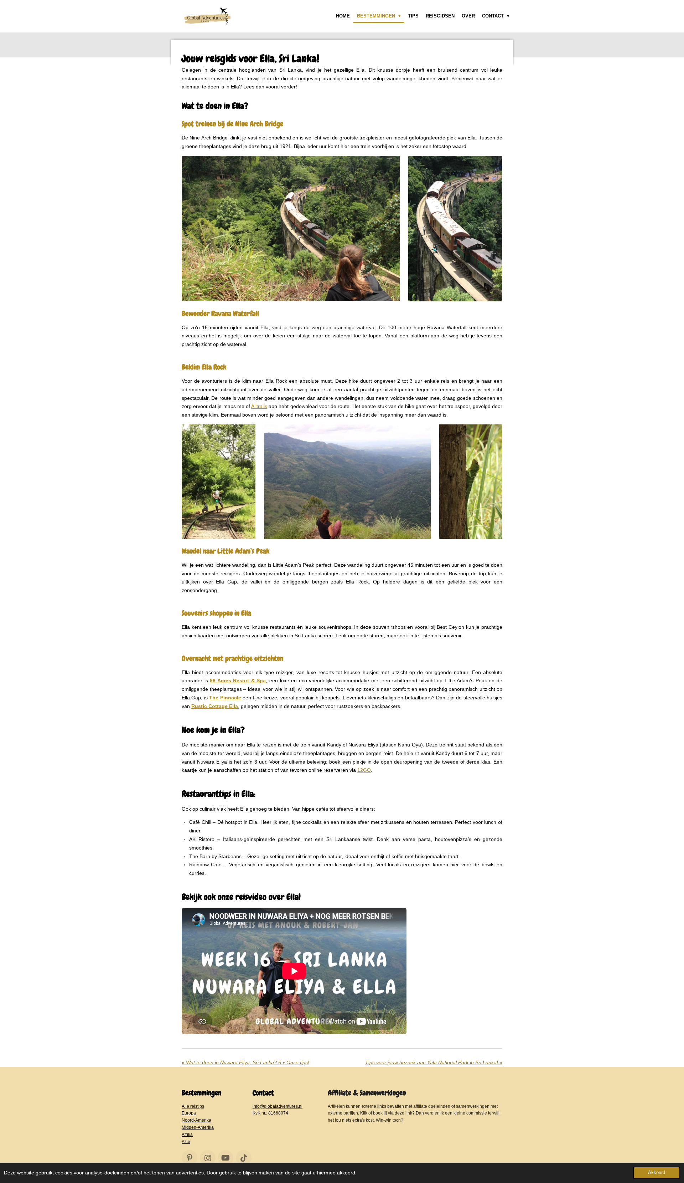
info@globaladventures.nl (277, 1106)
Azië (186, 1141)
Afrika (187, 1134)
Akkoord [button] (656, 1172)
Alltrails (259, 406)
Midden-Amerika (198, 1127)
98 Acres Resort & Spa (238, 680)
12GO (364, 770)
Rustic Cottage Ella (214, 706)
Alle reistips (193, 1106)
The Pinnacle (225, 697)
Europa (189, 1113)
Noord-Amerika (196, 1120)
